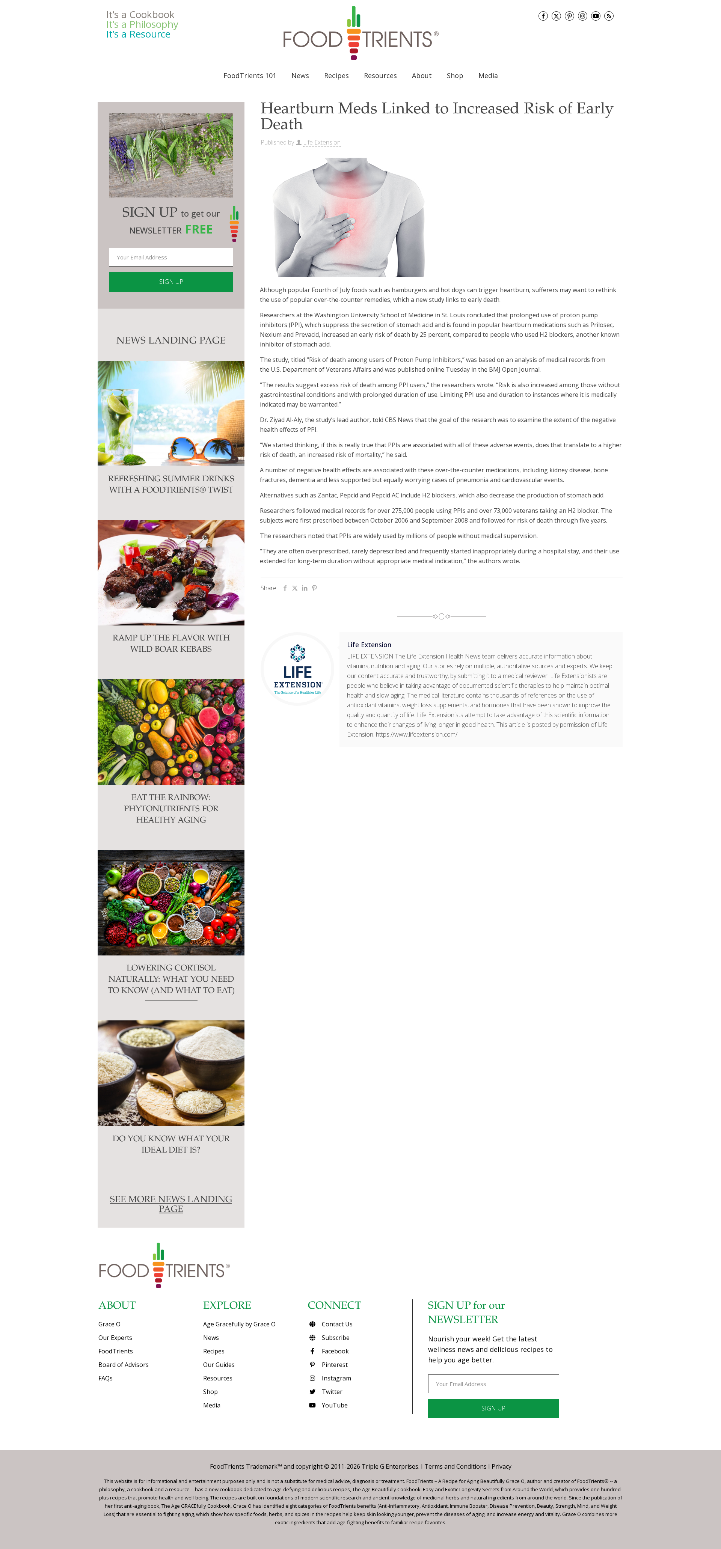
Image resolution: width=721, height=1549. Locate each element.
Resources (217, 1378)
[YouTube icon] (595, 16)
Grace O (109, 1324)
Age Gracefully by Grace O (239, 1324)
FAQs (105, 1378)
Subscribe (335, 1338)
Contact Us (336, 1324)
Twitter (331, 1392)
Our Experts (115, 1338)
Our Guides (219, 1365)
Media (211, 1405)
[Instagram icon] (582, 16)
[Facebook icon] (543, 16)
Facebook (334, 1351)
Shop (210, 1392)
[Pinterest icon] (569, 16)
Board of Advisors (123, 1365)
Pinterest (334, 1365)
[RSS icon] (609, 16)
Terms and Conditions (455, 1466)
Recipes (214, 1351)
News (211, 1338)
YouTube (334, 1405)
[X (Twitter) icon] (556, 16)
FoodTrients (115, 1351)
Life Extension (322, 142)
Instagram (335, 1378)
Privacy (501, 1466)
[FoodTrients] (360, 33)
